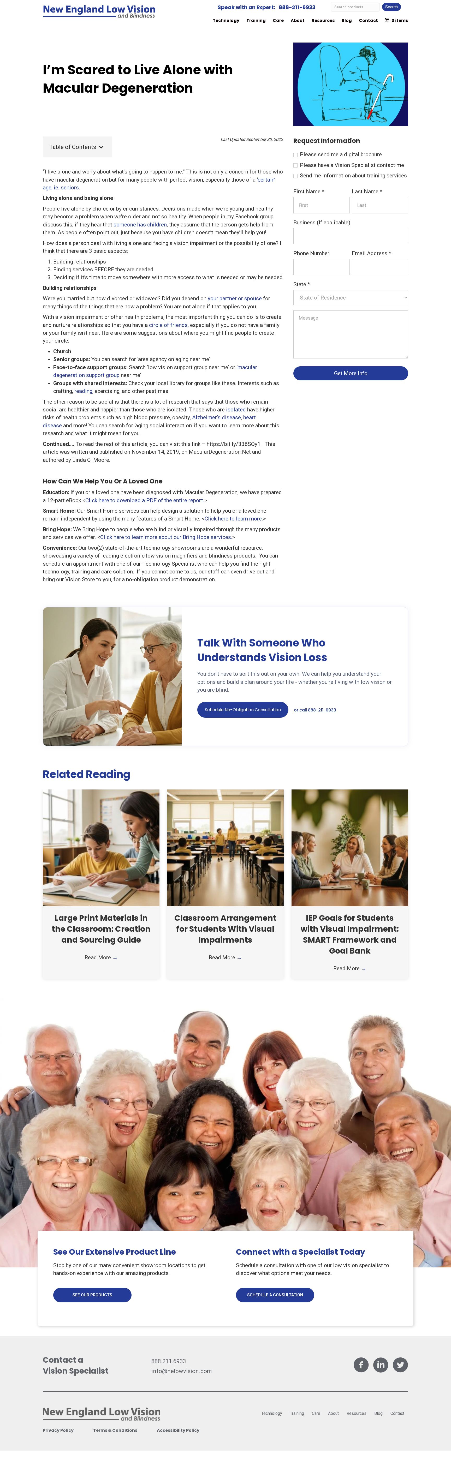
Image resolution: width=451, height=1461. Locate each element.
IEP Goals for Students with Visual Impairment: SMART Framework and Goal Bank (350, 934)
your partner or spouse (235, 298)
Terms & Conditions (115, 1430)
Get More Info (350, 373)
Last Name (367, 191)
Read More (101, 957)
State (301, 284)
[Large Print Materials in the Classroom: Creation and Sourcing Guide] (101, 847)
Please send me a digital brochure (340, 154)
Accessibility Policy (178, 1430)
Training (256, 20)
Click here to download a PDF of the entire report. (144, 500)
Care (278, 20)
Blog (347, 20)
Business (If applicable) (321, 222)
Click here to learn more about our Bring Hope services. (166, 537)
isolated (236, 409)
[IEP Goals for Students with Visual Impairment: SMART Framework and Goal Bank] (350, 847)
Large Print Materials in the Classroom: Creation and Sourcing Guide (101, 928)
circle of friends (168, 325)
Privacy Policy (58, 1430)
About (298, 20)
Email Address (371, 253)
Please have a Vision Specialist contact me (351, 165)
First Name (308, 191)
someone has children (140, 224)
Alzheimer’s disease (216, 417)
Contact (368, 20)
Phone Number (311, 253)
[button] (242, 710)
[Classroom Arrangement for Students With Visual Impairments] (225, 847)
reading (83, 391)
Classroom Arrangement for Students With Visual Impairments (225, 928)
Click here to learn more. (234, 519)
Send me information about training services (353, 175)
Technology (226, 20)
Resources (323, 20)
